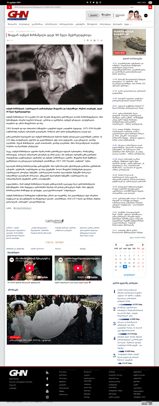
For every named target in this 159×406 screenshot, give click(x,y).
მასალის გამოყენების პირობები (20, 382)
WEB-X (44, 402)
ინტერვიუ (62, 381)
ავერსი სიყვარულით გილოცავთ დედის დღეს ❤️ (73, 282)
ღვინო (136, 385)
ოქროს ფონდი (114, 397)
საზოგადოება (66, 24)
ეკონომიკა (37, 24)
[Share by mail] (94, 40)
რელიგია (87, 391)
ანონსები (112, 372)
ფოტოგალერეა (114, 381)
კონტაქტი (12, 388)
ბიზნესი (61, 391)
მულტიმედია (13, 252)
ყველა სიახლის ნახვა (137, 237)
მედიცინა (87, 394)
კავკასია (87, 375)
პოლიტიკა (24, 24)
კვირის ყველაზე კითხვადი (125, 283)
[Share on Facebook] (84, 40)
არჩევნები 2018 (139, 397)
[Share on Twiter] (91, 40)
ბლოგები (117, 24)
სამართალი (51, 24)
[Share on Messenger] (87, 40)
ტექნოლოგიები (139, 375)
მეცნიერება (138, 372)
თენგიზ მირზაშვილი (23, 208)
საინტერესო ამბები (115, 391)
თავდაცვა (87, 384)
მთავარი (12, 24)
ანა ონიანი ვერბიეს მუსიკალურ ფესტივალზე (23, 282)
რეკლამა (12, 385)
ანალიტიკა (105, 24)
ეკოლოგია (88, 387)
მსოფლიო (92, 24)
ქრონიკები (13, 289)
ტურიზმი (137, 381)
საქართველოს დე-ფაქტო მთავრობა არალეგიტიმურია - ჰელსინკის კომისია (42, 7)
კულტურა (80, 24)
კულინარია (138, 388)
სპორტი (87, 397)
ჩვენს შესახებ (14, 379)
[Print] (101, 40)
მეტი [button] (127, 24)
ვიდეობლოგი (114, 378)
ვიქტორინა (137, 378)
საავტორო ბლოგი (115, 375)
